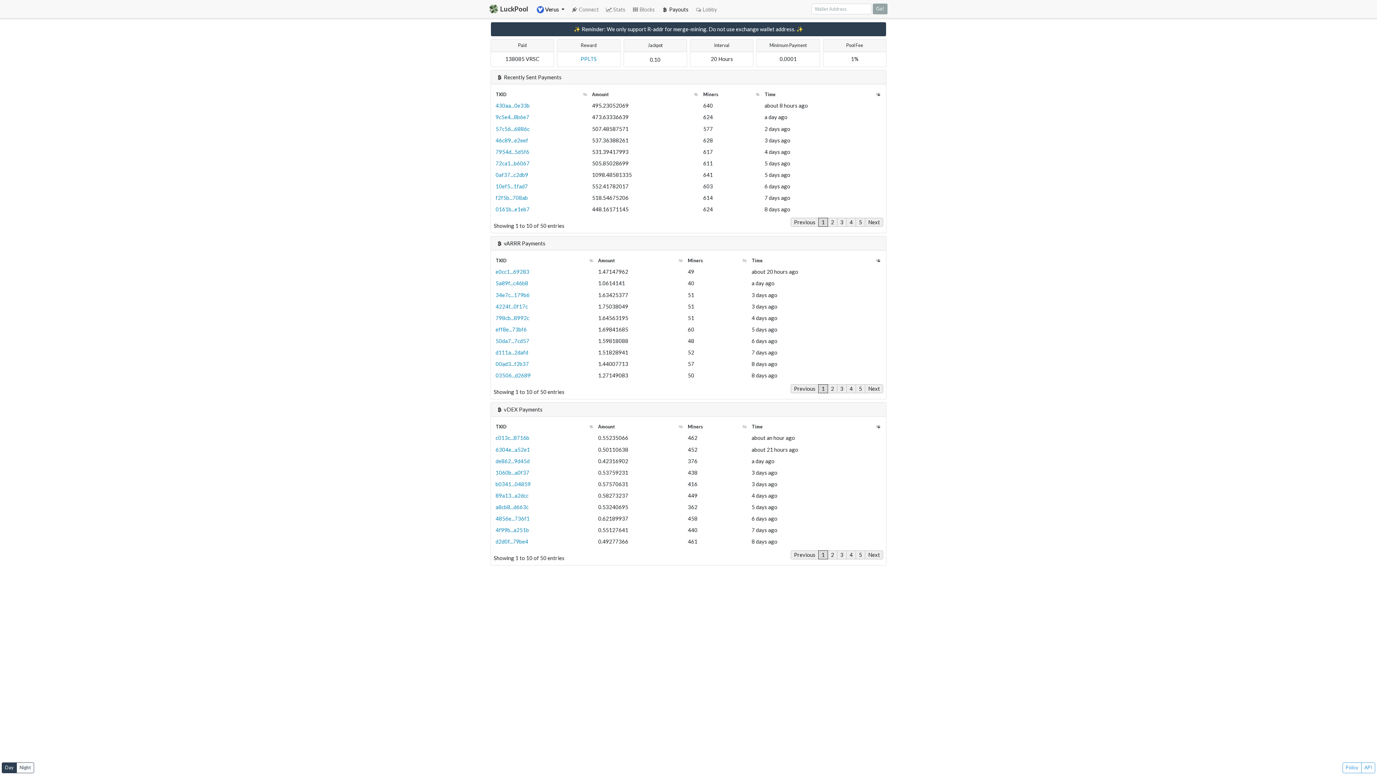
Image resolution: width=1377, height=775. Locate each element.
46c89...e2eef (512, 140)
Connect (589, 9)
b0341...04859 (513, 484)
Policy (1352, 767)
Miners (710, 94)
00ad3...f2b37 (512, 364)
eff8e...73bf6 (511, 329)
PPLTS (589, 59)
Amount (600, 94)
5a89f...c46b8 (512, 283)
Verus (552, 9)
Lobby (710, 9)
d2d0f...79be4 (512, 541)
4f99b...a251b (512, 530)
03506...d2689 (513, 375)
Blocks (647, 9)
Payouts (678, 9)
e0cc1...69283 (512, 271)
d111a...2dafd (512, 352)
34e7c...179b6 (513, 295)
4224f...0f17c (512, 306)
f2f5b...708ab (512, 197)
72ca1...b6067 (513, 163)
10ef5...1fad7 (512, 186)
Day (9, 767)
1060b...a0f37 (512, 472)
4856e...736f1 (513, 518)
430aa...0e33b (513, 105)
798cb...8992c (512, 318)
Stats (619, 9)
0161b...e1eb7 (513, 209)
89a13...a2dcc (512, 495)
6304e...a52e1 (513, 449)
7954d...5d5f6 (512, 152)
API (1368, 767)
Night (25, 767)
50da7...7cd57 (512, 341)
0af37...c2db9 (512, 175)
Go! (880, 8)
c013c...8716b (512, 438)
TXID (501, 94)
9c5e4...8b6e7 (512, 117)
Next (874, 222)
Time (770, 94)
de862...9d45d (513, 461)
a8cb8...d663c (512, 507)
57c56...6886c (513, 129)
